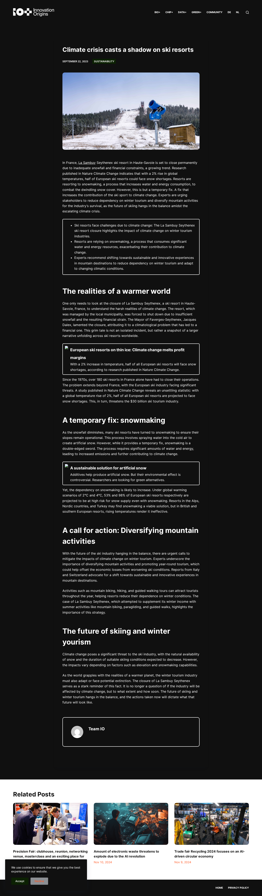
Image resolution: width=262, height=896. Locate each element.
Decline (39, 881)
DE (229, 12)
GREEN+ (196, 12)
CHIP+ (169, 12)
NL (237, 12)
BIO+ (157, 12)
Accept (19, 881)
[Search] (247, 12)
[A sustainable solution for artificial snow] (131, 473)
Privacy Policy (238, 887)
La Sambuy (87, 163)
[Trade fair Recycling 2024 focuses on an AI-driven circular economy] (211, 824)
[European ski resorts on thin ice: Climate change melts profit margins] (131, 359)
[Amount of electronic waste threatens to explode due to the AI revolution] (131, 824)
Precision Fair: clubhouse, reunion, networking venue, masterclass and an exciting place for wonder (50, 856)
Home (219, 887)
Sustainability (104, 61)
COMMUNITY (214, 12)
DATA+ (182, 12)
